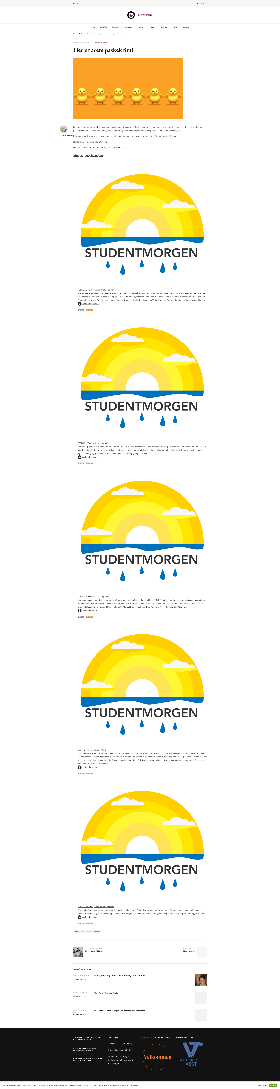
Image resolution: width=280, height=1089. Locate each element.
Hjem (93, 27)
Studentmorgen (101, 43)
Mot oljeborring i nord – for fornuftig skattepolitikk (120, 975)
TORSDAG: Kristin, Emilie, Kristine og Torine (97, 290)
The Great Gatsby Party (106, 993)
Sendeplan (129, 27)
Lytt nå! (76, 4)
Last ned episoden (90, 303)
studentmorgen (93, 931)
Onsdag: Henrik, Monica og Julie (92, 750)
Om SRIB (103, 27)
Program (115, 27)
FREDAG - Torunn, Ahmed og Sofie (93, 443)
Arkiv (176, 27)
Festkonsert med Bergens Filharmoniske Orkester (119, 1010)
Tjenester (164, 27)
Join (152, 27)
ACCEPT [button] (273, 1085)
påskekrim (79, 931)
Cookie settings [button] (262, 1085)
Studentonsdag (64, 135)
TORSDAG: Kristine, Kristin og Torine (94, 596)
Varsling (186, 27)
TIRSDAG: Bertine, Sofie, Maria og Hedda (96, 906)
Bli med (142, 27)
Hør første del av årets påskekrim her (90, 142)
